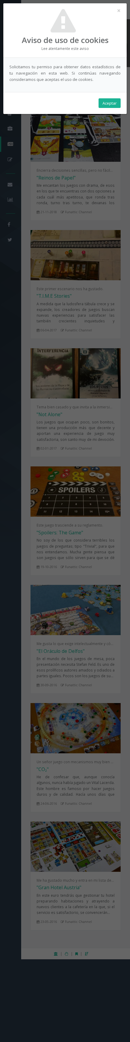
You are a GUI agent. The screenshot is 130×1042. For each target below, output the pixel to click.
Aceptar (109, 103)
